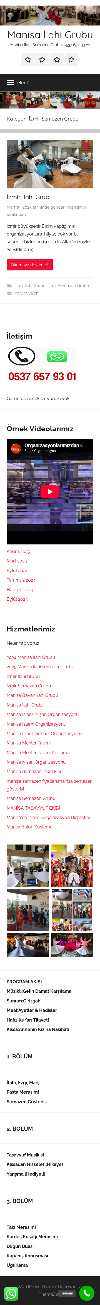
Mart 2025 (17, 561)
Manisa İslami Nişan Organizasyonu (43, 714)
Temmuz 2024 (21, 580)
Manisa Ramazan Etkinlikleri (34, 771)
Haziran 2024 (20, 589)
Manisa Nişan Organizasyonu (36, 762)
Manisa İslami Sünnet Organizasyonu (44, 733)
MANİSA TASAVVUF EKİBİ (33, 808)
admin (80, 207)
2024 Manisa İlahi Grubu (31, 657)
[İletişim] (86, 1293)
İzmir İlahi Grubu (30, 197)
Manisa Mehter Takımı (29, 743)
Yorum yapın (26, 293)
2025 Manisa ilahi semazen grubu (40, 666)
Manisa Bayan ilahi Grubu (32, 695)
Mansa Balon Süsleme (29, 827)
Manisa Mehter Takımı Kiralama (38, 752)
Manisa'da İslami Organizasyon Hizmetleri (49, 817)
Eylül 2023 (17, 599)
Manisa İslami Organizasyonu (36, 724)
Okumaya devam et (30, 264)
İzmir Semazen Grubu (68, 285)
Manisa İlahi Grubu (50, 34)
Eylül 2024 (17, 570)
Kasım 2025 (18, 551)
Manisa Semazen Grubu (31, 798)
